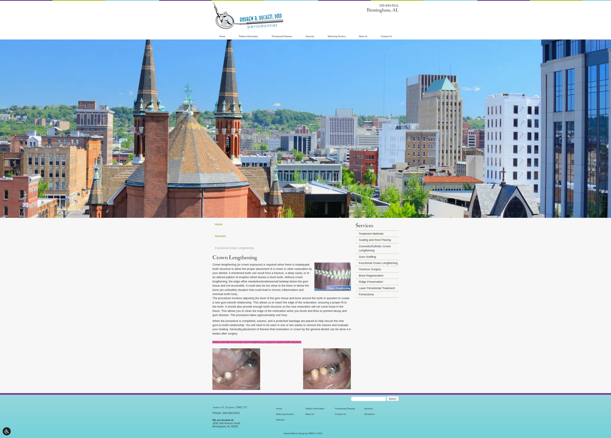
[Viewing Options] (6, 431)
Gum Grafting (367, 256)
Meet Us (363, 36)
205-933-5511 (389, 5)
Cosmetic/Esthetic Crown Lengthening (375, 248)
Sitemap (280, 419)
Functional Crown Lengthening (378, 263)
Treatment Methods (371, 233)
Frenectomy (366, 294)
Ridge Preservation (371, 281)
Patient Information (248, 36)
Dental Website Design (294, 433)
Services (310, 36)
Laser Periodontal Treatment (377, 288)
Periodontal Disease (282, 36)
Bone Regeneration (371, 275)
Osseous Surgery (370, 269)
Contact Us (386, 36)
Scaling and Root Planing (375, 240)
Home (222, 36)
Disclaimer (369, 414)
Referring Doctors (337, 36)
